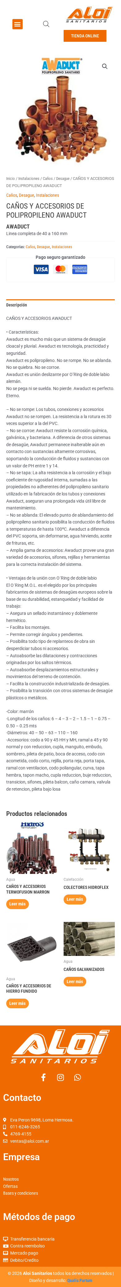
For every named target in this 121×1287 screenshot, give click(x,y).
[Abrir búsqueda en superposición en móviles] (46, 24)
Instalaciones (28, 178)
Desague (62, 178)
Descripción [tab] (16, 304)
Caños (48, 178)
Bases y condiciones (20, 1193)
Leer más (17, 903)
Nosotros (11, 1179)
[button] (17, 24)
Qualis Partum (79, 1280)
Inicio (10, 178)
